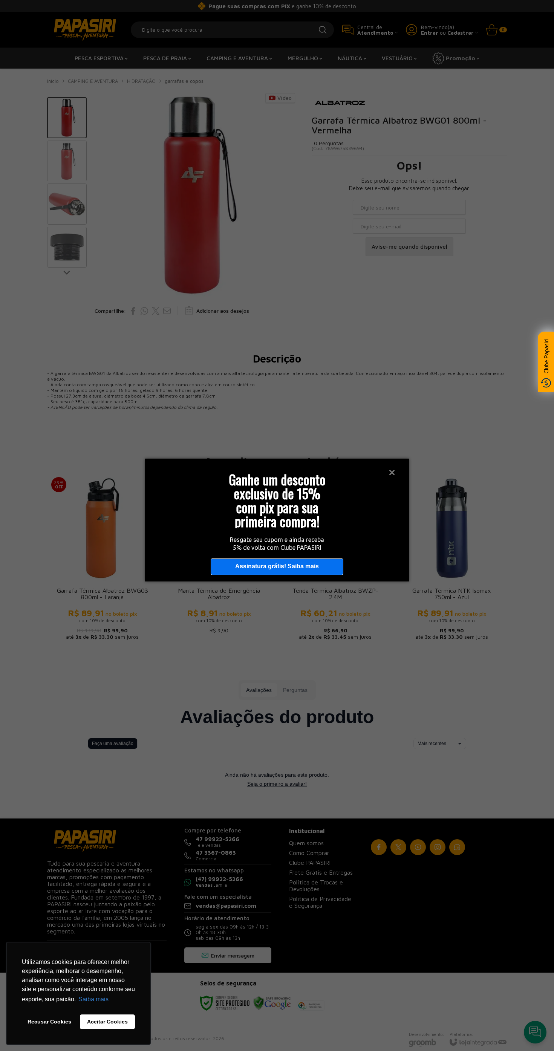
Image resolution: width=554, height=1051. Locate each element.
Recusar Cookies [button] (49, 1022)
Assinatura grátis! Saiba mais (277, 566)
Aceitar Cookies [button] (107, 1022)
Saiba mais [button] (93, 999)
